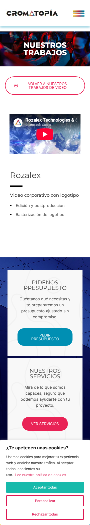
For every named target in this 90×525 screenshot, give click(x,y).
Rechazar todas (45, 514)
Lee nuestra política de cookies (40, 475)
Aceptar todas (45, 487)
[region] (45, 482)
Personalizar (45, 501)
